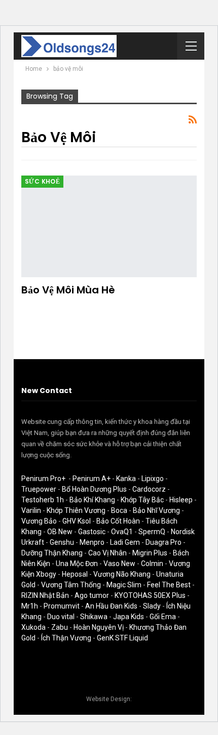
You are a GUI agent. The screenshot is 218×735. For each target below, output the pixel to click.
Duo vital (61, 617)
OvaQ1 (122, 532)
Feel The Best (169, 585)
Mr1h (29, 606)
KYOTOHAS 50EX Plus (150, 595)
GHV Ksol (76, 521)
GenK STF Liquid (122, 638)
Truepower (38, 489)
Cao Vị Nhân (107, 553)
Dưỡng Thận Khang (52, 553)
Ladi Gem (125, 542)
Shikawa (93, 617)
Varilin (31, 510)
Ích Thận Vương (66, 638)
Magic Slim (123, 585)
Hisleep (181, 500)
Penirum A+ (91, 478)
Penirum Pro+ (43, 478)
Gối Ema (163, 617)
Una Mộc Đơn (77, 563)
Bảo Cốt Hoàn (118, 521)
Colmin (152, 563)
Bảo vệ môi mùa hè (68, 290)
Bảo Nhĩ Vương (156, 510)
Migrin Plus (149, 553)
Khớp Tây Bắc (142, 500)
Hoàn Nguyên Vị (99, 627)
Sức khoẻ (42, 181)
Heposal (75, 574)
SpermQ (151, 532)
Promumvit (62, 606)
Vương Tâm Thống (71, 585)
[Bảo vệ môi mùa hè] (109, 226)
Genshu (62, 542)
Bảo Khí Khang (92, 500)
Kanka (126, 478)
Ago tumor (92, 595)
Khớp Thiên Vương (76, 510)
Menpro (92, 542)
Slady (152, 606)
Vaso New (119, 563)
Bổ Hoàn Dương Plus (94, 489)
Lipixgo (152, 478)
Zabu (59, 627)
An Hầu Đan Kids (111, 606)
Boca (119, 510)
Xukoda (33, 627)
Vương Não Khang (122, 574)
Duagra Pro (163, 542)
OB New (59, 532)
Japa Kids (128, 617)
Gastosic (91, 532)
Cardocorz (149, 489)
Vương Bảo (39, 521)
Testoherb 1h (42, 500)
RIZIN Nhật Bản (45, 595)
